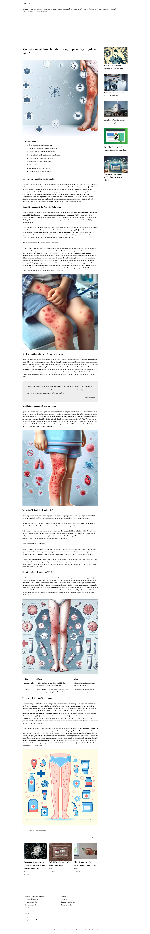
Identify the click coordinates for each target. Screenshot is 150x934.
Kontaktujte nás (41, 830)
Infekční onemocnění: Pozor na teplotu (41, 158)
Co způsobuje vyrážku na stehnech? (40, 145)
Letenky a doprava (103, 9)
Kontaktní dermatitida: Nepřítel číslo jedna (43, 148)
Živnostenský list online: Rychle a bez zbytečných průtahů (113, 177)
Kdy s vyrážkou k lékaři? (37, 165)
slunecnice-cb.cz (27, 3)
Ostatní (113, 9)
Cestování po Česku (50, 9)
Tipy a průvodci (28, 11)
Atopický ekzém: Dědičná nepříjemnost (42, 151)
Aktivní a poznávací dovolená (32, 9)
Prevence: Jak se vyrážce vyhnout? (40, 171)
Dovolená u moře (76, 9)
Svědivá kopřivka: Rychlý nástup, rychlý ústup (44, 155)
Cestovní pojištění (64, 9)
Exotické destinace (90, 9)
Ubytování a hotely (41, 11)
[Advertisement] (75, 26)
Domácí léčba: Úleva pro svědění (40, 168)
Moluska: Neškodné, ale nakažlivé (40, 162)
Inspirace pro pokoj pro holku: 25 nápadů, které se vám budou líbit (34, 865)
